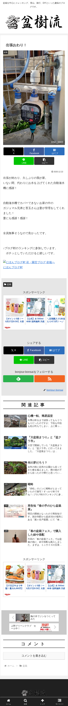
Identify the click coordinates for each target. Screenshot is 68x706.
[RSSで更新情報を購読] (49, 378)
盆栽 (9, 284)
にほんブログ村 (13, 267)
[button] (44, 161)
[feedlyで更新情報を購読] (18, 378)
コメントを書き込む (34, 655)
